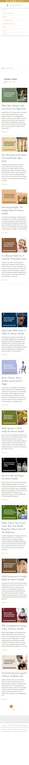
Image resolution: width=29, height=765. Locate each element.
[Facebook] (6, 1)
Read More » (5, 132)
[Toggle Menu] (23, 20)
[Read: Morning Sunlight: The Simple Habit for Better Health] (14, 196)
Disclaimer (4, 729)
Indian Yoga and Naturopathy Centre (16, 5)
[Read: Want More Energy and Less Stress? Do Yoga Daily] (14, 95)
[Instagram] (11, 1)
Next (14, 709)
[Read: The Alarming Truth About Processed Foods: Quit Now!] (14, 144)
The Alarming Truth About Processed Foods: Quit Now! (14, 157)
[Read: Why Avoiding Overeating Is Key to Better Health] (14, 615)
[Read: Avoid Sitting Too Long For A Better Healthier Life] (14, 662)
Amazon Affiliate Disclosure (9, 731)
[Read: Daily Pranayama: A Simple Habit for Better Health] (14, 565)
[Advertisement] (14, 51)
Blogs (4, 27)
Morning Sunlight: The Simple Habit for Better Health (13, 210)
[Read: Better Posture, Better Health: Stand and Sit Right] (14, 367)
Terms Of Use (17, 727)
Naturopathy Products (9, 23)
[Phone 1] (22, 1)
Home (4, 10)
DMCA (10, 729)
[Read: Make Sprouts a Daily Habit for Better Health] (14, 417)
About (4, 30)
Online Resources (7, 20)
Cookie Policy (25, 727)
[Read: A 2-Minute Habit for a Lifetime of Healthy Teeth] (14, 245)
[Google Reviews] (20, 1)
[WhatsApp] (18, 1)
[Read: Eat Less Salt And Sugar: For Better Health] (14, 465)
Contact (5, 34)
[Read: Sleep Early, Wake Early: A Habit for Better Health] (14, 320)
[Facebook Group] (13, 1)
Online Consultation (8, 13)
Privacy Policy (8, 727)
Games (5, 17)
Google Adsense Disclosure (20, 729)
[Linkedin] (15, 1)
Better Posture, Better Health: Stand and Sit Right (12, 380)
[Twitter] (9, 1)
